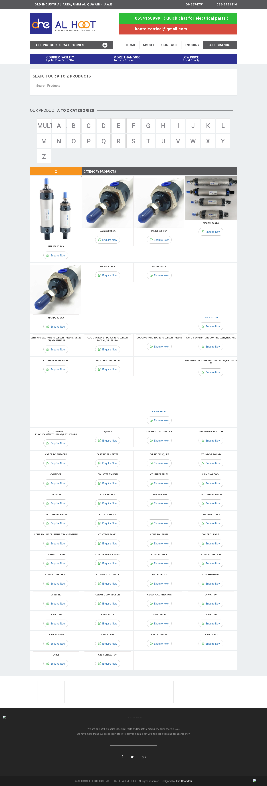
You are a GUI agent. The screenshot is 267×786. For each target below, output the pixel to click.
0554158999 (147, 18)
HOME (131, 45)
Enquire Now (57, 255)
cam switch (211, 317)
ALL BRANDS (219, 45)
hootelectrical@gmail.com (161, 29)
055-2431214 (227, 4)
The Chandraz (184, 781)
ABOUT (149, 45)
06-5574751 (194, 4)
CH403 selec (159, 411)
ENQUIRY (192, 45)
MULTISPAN (44, 126)
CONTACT (169, 45)
